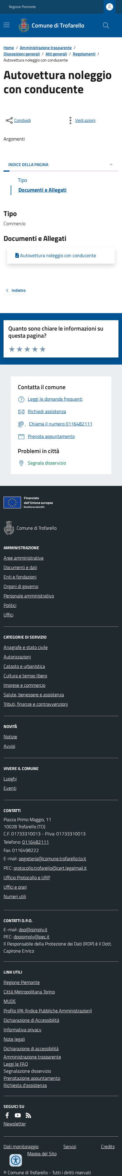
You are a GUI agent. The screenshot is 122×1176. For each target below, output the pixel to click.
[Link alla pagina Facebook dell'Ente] (7, 1115)
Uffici (8, 614)
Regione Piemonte (22, 6)
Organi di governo (21, 586)
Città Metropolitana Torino (29, 991)
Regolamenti (84, 54)
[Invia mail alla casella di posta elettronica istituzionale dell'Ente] (52, 858)
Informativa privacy (22, 1029)
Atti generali (56, 54)
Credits (108, 1146)
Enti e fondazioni (20, 576)
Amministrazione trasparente (46, 47)
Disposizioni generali (22, 54)
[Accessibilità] (15, 1160)
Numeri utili (15, 896)
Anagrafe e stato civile (26, 647)
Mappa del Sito (42, 1153)
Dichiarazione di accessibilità (31, 1048)
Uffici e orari (15, 886)
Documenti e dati (20, 567)
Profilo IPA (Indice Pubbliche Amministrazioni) (48, 1010)
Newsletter (15, 1123)
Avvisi (9, 746)
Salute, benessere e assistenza (34, 694)
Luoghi (10, 778)
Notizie (10, 736)
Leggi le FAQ (16, 1063)
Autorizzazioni (17, 656)
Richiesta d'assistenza (25, 1085)
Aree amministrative (24, 557)
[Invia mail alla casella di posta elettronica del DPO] (33, 929)
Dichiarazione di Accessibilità (31, 1020)
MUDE (10, 1001)
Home (9, 47)
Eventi (10, 788)
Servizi (69, 1146)
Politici (10, 605)
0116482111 (35, 841)
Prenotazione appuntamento (32, 1078)
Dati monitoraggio (21, 1146)
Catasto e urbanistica (24, 666)
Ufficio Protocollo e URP (27, 877)
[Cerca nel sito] (103, 25)
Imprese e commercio (24, 685)
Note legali (14, 1039)
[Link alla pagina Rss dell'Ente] (28, 1115)
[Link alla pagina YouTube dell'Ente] (17, 1115)
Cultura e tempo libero (25, 675)
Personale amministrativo (29, 595)
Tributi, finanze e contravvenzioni (36, 704)
